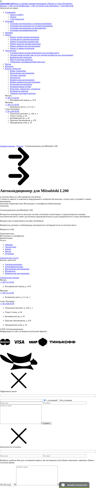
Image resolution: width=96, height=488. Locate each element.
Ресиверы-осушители (19, 91)
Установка (9, 21)
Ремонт (8, 35)
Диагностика (10, 51)
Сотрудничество (17, 19)
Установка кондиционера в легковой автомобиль (31, 24)
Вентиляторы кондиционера (22, 73)
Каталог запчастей (13, 69)
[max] (61, 142)
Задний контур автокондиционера (24, 39)
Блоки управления (18, 71)
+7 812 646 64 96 (58, 6)
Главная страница (7, 146)
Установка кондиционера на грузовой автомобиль (31, 26)
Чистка (8, 64)
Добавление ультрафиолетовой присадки (27, 62)
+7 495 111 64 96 (10, 6)
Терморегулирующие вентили (23, 93)
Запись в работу (17, 15)
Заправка (9, 33)
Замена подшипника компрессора (24, 42)
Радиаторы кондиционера (21, 84)
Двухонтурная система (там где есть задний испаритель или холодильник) (41, 55)
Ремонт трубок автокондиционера (24, 37)
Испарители (15, 78)
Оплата (13, 17)
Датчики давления (18, 75)
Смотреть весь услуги (9, 258)
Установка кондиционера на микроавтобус (28, 28)
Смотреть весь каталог (9, 278)
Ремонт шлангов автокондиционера (25, 44)
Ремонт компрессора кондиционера (25, 46)
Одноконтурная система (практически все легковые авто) (34, 53)
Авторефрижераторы (14, 267)
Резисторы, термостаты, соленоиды (25, 89)
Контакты (9, 66)
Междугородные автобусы (21, 60)
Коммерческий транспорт (21, 57)
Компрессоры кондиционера (22, 80)
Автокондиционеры (13, 264)
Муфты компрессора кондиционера (25, 82)
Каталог (20, 146)
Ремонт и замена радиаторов (22, 48)
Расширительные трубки (20, 87)
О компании (10, 12)
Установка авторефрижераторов (23, 30)
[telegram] (23, 142)
